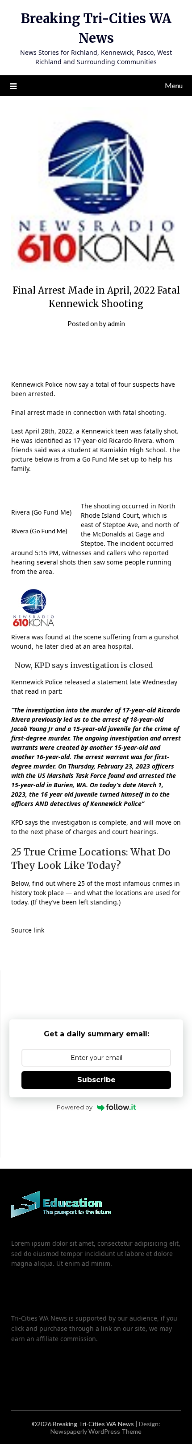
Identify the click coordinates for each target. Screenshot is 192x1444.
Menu (174, 85)
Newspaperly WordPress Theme (96, 1431)
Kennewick (97, 431)
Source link (27, 930)
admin (116, 323)
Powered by (74, 1107)
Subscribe (96, 1080)
